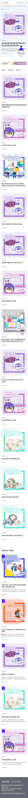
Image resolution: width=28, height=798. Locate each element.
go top (25, 795)
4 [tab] (6, 9)
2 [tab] (3, 9)
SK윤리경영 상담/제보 (16, 781)
